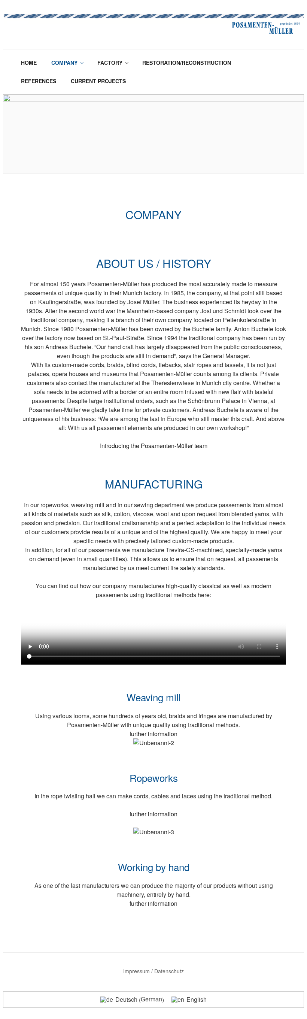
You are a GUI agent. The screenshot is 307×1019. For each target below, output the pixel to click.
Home (29, 62)
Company (64, 62)
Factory (109, 62)
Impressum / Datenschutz (153, 971)
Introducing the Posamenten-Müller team (153, 445)
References (38, 81)
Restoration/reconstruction (186, 62)
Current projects (98, 81)
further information (153, 733)
